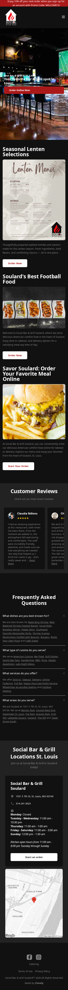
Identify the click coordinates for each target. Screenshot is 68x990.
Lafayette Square (17, 717)
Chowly (39, 983)
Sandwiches (27, 660)
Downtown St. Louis (13, 714)
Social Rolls (45, 625)
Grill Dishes (51, 656)
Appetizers (9, 664)
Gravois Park (43, 714)
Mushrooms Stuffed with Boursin (21, 637)
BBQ (37, 660)
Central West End (45, 710)
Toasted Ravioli (29, 625)
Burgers (45, 637)
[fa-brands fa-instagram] (38, 957)
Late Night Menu (25, 664)
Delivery (36, 679)
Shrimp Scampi (41, 633)
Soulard (32, 717)
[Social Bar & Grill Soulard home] (11, 17)
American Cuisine (23, 656)
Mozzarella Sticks (21, 633)
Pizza (44, 660)
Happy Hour (30, 683)
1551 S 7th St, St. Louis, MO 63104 (34, 796)
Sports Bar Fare (11, 660)
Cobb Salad (31, 640)
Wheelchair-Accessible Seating (20, 687)
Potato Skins (28, 629)
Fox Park (30, 714)
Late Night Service (47, 683)
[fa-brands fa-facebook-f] (29, 957)
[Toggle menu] (63, 17)
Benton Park (28, 710)
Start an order (34, 857)
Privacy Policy (42, 971)
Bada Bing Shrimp (38, 622)
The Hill (41, 717)
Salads (52, 660)
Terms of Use (25, 971)
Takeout (26, 679)
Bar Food (39, 656)
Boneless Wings (11, 629)
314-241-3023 (23, 803)
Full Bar (18, 683)
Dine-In (17, 679)
